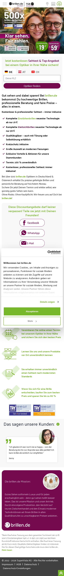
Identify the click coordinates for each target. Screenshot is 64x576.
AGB (19, 564)
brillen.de (51, 95)
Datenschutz (31, 564)
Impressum (8, 564)
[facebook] (32, 223)
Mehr (30, 321)
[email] (32, 243)
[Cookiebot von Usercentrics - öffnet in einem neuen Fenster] (48, 252)
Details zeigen (47, 302)
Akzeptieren (32, 311)
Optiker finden (32, 85)
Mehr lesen (7, 549)
